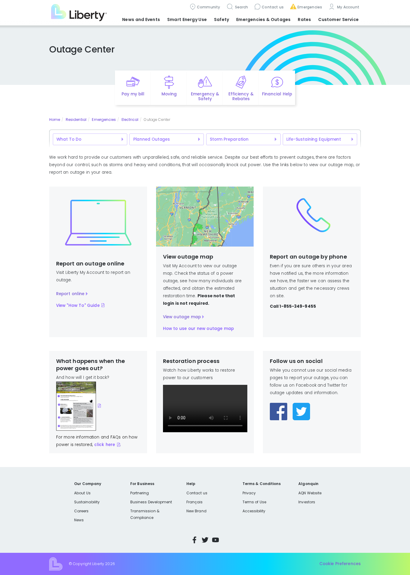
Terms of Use (255, 502)
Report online (70, 294)
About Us (82, 493)
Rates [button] (304, 19)
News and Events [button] (141, 19)
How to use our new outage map (198, 328)
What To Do (68, 139)
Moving (169, 94)
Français (194, 502)
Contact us (273, 7)
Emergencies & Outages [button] (263, 19)
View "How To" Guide (78, 305)
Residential (76, 119)
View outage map (182, 317)
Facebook (194, 540)
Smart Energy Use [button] (187, 19)
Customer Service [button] (338, 19)
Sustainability (87, 502)
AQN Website (309, 493)
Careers (81, 511)
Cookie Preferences (340, 564)
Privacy (249, 493)
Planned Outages (151, 139)
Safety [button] (221, 19)
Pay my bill (133, 94)
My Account (347, 7)
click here (104, 445)
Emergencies (309, 7)
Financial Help (277, 94)
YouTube (215, 540)
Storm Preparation (229, 139)
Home (54, 119)
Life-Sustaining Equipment (313, 139)
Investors (306, 502)
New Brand (196, 511)
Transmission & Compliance (144, 514)
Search (241, 7)
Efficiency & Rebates (240, 96)
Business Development (151, 502)
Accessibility (254, 511)
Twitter (205, 540)
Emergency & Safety (205, 96)
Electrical (130, 119)
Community (208, 7)
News (79, 520)
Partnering (139, 493)
